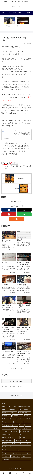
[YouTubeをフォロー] (8, 214)
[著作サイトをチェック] (8, 210)
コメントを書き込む (16, 381)
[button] (29, 318)
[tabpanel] (9, 23)
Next (32, 23)
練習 (5, 197)
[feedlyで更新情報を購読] (24, 214)
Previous (1, 23)
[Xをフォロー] (24, 210)
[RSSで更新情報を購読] (16, 219)
